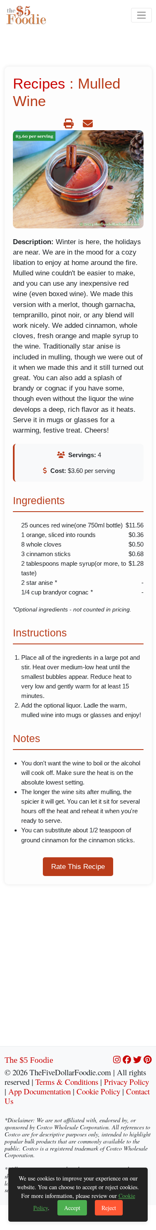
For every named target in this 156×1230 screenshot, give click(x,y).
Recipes (39, 83)
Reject (109, 1208)
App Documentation (39, 1091)
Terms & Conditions (66, 1082)
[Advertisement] (78, 968)
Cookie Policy (98, 1091)
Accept (72, 1208)
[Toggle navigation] (141, 15)
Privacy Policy (126, 1082)
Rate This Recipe (78, 867)
